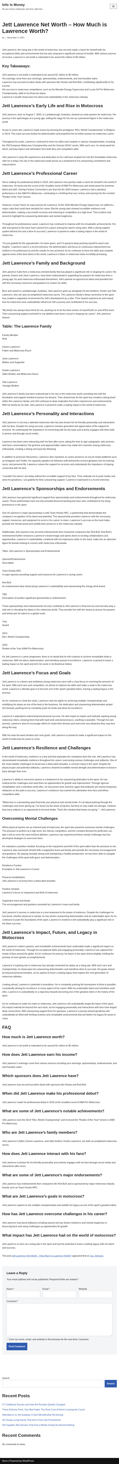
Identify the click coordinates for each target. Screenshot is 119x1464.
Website (83, 1289)
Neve (5, 1461)
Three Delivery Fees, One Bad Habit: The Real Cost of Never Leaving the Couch (43, 1409)
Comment (12, 1301)
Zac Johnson (96, 1256)
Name (10, 1289)
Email (46, 1289)
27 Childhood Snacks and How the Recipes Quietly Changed (33, 1404)
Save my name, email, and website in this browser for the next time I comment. (49, 1339)
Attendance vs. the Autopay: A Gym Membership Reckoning (32, 1415)
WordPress (28, 1461)
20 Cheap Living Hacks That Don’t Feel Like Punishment (31, 1420)
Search (6, 1378)
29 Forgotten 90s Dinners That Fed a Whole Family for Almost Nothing (38, 1425)
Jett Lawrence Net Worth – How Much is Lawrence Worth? (42, 1256)
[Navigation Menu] (113, 6)
